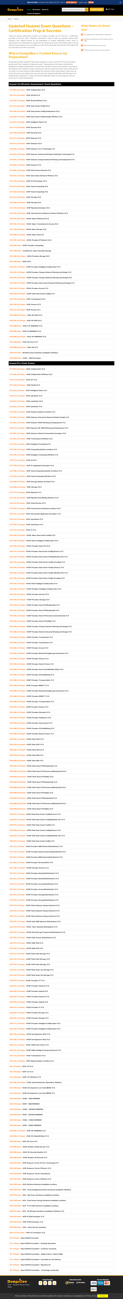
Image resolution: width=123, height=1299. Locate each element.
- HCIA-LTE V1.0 (21, 1066)
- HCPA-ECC (20, 261)
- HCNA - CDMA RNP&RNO (26, 1120)
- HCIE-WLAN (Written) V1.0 (28, 101)
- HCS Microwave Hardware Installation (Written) (34, 353)
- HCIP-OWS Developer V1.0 (26, 1222)
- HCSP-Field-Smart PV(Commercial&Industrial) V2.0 (38, 787)
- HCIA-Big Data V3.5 (25, 492)
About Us (45, 9)
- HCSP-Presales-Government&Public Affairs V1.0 (36, 669)
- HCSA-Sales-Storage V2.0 (28, 229)
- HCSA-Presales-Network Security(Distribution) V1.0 (38, 852)
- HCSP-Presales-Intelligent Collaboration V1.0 (35, 267)
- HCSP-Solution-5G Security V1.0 (28, 1157)
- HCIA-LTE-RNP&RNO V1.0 (26, 326)
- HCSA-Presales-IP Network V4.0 (31, 240)
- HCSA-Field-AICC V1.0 (27, 739)
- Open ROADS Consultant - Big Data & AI (30, 1265)
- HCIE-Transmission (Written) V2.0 (31, 439)
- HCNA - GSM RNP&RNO (25, 1098)
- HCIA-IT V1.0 (23, 530)
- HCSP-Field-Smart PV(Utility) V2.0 (31, 793)
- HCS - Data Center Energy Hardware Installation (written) (38, 1200)
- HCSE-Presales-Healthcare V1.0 (30, 718)
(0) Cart (110, 9)
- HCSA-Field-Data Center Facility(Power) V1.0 (35, 814)
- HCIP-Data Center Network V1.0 (30, 170)
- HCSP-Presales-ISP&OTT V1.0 (29, 685)
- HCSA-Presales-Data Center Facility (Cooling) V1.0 (37, 562)
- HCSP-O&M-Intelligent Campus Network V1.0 (35, 1050)
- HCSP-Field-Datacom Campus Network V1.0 (34, 911)
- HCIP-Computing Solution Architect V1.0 (33, 449)
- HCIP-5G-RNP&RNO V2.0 (28, 1131)
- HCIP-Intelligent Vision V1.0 (28, 122)
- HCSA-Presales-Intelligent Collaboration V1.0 (35, 1023)
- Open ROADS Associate (24, 1238)
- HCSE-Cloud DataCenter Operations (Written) (36, 1082)
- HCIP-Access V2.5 (25, 310)
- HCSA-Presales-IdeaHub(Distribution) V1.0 (34, 873)
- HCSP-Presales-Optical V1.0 (29, 991)
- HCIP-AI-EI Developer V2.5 (28, 181)
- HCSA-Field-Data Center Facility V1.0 (32, 825)
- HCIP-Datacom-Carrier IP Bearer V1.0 (30, 1168)
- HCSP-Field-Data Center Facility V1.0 (32, 294)
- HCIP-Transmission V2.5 (27, 299)
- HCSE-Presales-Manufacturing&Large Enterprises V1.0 (39, 691)
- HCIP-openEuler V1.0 (26, 406)
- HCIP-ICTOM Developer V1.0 (27, 1216)
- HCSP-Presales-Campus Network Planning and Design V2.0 (41, 278)
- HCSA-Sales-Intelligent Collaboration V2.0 (34, 541)
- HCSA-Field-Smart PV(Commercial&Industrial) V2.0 (38, 771)
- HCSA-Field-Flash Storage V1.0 (30, 954)
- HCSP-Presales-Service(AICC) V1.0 (31, 862)
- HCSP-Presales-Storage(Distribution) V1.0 (34, 900)
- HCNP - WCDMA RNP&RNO (26, 1115)
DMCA (10, 1287)
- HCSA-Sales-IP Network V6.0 (29, 219)
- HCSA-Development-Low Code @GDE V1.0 (32, 1088)
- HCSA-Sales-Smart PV (27, 235)
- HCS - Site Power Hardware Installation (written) (34, 1195)
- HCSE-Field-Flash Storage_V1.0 (30, 964)
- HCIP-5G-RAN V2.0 (26, 320)
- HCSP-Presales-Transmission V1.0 (31, 643)
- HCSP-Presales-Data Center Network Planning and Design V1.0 (42, 283)
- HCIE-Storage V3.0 (25, 487)
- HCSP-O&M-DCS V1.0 (26, 948)
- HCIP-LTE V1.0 (21, 1072)
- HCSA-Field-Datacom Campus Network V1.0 (34, 905)
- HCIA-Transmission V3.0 (27, 1056)
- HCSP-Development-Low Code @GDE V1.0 (32, 1093)
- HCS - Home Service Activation (28, 1227)
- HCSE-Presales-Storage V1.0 (29, 1018)
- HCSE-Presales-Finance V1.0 (29, 707)
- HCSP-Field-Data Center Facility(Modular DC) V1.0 (37, 836)
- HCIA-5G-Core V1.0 (24, 342)
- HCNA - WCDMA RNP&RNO (26, 1109)
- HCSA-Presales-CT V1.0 (27, 980)
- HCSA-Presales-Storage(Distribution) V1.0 (34, 895)
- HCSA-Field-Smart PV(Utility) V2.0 (31, 777)
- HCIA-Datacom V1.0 (25, 138)
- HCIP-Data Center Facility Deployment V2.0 (34, 111)
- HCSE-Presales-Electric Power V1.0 (32, 734)
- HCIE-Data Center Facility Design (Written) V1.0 (36, 117)
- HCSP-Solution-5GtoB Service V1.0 (29, 1147)
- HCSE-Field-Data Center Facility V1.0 (32, 841)
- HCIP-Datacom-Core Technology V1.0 (32, 149)
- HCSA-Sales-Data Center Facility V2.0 (32, 535)
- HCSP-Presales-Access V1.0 (29, 648)
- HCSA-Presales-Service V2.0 (29, 594)
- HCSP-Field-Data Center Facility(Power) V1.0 (35, 830)
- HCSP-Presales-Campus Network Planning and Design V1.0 (40, 272)
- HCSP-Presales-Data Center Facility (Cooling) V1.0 (37, 578)
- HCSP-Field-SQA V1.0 (26, 761)
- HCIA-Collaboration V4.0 (27, 369)
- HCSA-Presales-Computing (26, 245)
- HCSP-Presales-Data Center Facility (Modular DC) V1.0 (39, 573)
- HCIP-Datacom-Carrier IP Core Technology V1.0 (34, 1163)
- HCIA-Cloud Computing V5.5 (29, 186)
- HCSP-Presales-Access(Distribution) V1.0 (34, 889)
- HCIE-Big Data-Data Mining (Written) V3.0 (34, 498)
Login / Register (97, 9)
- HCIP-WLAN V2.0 (25, 385)
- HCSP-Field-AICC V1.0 (27, 744)
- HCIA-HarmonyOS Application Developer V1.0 (35, 514)
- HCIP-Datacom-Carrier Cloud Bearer (30, 1174)
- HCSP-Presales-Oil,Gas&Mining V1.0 (32, 675)
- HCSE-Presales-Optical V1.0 (29, 1002)
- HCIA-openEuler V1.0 (26, 396)
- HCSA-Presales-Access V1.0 (29, 288)
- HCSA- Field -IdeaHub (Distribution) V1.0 (33, 927)
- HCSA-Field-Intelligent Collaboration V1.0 (33, 584)
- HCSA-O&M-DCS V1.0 (26, 943)
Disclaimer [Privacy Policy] (21, 1284)
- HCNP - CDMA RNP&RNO (25, 1125)
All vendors (37, 9)
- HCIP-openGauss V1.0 (26, 525)
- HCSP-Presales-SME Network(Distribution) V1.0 (36, 857)
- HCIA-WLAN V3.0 (25, 95)
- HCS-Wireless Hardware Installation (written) (33, 1184)
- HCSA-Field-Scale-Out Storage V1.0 (31, 970)
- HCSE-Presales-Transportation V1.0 (32, 702)
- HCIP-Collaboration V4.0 (27, 90)
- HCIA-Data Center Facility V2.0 (30, 106)
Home (29, 9)
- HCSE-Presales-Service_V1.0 (29, 868)
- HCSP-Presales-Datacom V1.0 (29, 986)
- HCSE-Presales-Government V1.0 (31, 723)
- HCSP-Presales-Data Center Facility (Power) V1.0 (37, 567)
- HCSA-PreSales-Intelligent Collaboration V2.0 (35, 589)
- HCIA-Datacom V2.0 (26, 143)
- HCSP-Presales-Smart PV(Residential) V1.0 (34, 610)
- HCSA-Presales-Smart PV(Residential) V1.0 (35, 605)
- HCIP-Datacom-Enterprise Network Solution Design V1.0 (39, 417)
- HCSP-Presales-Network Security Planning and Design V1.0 (41, 632)
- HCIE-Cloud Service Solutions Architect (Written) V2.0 (39, 213)
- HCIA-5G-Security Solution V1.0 (28, 1152)
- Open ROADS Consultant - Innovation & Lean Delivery (35, 1259)
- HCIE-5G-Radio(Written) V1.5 (29, 1136)
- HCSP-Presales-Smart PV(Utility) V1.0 (32, 621)
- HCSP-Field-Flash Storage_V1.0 (30, 959)
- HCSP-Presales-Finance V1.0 (29, 659)
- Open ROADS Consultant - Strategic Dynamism (33, 1243)
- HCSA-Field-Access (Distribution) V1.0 (33, 938)
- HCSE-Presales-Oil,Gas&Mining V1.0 (32, 728)
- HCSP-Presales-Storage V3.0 (29, 600)
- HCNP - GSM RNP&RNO (25, 1104)
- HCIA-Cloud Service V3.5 (28, 503)
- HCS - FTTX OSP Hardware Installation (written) (34, 1206)
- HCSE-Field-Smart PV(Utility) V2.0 (31, 809)
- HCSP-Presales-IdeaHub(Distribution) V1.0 (34, 879)
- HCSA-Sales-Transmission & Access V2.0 (34, 224)
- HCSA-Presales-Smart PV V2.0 (30, 546)
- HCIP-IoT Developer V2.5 (27, 1233)
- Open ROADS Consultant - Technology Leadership (34, 1270)
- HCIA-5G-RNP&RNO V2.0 (28, 337)
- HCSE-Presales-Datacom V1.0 (29, 997)
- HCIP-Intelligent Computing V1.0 (30, 444)
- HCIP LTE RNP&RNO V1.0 (25, 331)
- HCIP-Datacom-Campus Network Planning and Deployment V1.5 (42, 160)
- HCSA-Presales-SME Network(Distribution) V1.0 (36, 846)
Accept (102, 1296)
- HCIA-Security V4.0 (25, 127)
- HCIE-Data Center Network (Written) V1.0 (34, 176)
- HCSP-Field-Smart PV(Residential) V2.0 (33, 782)
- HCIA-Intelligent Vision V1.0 (28, 390)
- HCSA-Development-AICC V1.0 (30, 1034)
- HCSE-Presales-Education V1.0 (30, 712)
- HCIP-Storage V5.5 (25, 202)
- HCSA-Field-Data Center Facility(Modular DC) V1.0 (37, 820)
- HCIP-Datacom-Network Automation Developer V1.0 (38, 433)
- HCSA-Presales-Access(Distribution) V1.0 (34, 884)
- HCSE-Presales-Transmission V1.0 (31, 637)
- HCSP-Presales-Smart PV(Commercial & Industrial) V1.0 (39, 616)
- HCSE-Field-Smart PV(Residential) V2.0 (33, 798)
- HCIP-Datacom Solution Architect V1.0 (32, 412)
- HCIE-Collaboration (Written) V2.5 (31, 374)
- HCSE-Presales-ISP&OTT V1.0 (29, 696)
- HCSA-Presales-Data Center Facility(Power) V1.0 (36, 551)
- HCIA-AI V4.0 (23, 460)
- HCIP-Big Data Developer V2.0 (30, 208)
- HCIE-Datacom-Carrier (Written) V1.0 (30, 1179)
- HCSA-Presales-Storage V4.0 (29, 256)
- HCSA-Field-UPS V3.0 (27, 750)
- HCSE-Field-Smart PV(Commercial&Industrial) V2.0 (38, 803)
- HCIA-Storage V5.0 (25, 197)
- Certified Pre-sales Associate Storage (30, 251)
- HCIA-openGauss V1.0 (26, 519)
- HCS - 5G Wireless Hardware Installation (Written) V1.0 (37, 1211)
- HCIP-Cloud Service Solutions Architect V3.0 (35, 508)
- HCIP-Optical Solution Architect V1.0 (32, 1061)
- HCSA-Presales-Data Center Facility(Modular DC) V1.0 (39, 557)
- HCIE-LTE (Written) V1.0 (25, 1077)
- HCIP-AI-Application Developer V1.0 (32, 465)
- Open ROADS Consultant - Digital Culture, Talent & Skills (36, 1254)
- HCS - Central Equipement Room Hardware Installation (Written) (40, 1190)
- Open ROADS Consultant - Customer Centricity (33, 1249)
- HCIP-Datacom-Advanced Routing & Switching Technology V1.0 (42, 154)
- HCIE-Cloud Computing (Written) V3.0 (33, 476)
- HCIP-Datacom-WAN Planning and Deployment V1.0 (37, 423)
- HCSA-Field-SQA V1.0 (26, 755)
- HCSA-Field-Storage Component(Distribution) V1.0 (37, 932)
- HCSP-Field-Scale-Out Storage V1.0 (31, 975)
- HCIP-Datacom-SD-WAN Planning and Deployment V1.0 (39, 428)
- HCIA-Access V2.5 (25, 304)
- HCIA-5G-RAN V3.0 (26, 315)
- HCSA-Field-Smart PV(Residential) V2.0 (33, 766)
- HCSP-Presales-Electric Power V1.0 (32, 664)
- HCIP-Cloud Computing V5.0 (29, 192)
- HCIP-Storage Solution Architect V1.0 (32, 482)
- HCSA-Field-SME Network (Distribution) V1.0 (35, 921)
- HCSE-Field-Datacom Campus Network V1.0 (35, 916)
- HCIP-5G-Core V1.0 (23, 1141)
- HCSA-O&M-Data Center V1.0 (29, 1045)
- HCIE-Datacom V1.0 (25, 165)
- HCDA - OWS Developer (25, 358)
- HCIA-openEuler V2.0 (26, 401)
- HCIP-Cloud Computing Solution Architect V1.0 (36, 471)
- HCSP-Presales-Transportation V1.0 (32, 680)
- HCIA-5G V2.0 (24, 347)
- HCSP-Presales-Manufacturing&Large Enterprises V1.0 (39, 653)
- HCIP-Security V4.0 (25, 133)
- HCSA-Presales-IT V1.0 (27, 1007)
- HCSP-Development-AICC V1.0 (30, 1039)
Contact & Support (33, 13)
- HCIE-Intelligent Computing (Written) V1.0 (34, 455)
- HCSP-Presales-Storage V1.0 (29, 1013)
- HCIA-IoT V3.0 (23, 380)
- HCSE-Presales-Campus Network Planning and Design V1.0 (41, 626)
